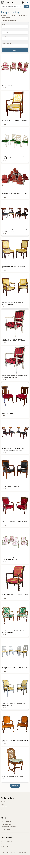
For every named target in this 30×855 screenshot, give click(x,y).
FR (24, 2)
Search (26, 6)
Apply (15, 50)
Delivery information (7, 844)
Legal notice (4, 846)
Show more (15, 785)
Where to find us (6, 829)
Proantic (3, 802)
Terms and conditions (7, 841)
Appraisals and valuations (8, 826)
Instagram (4, 807)
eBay (2, 804)
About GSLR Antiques (7, 821)
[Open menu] (27, 2)
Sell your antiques (6, 824)
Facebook (3, 809)
